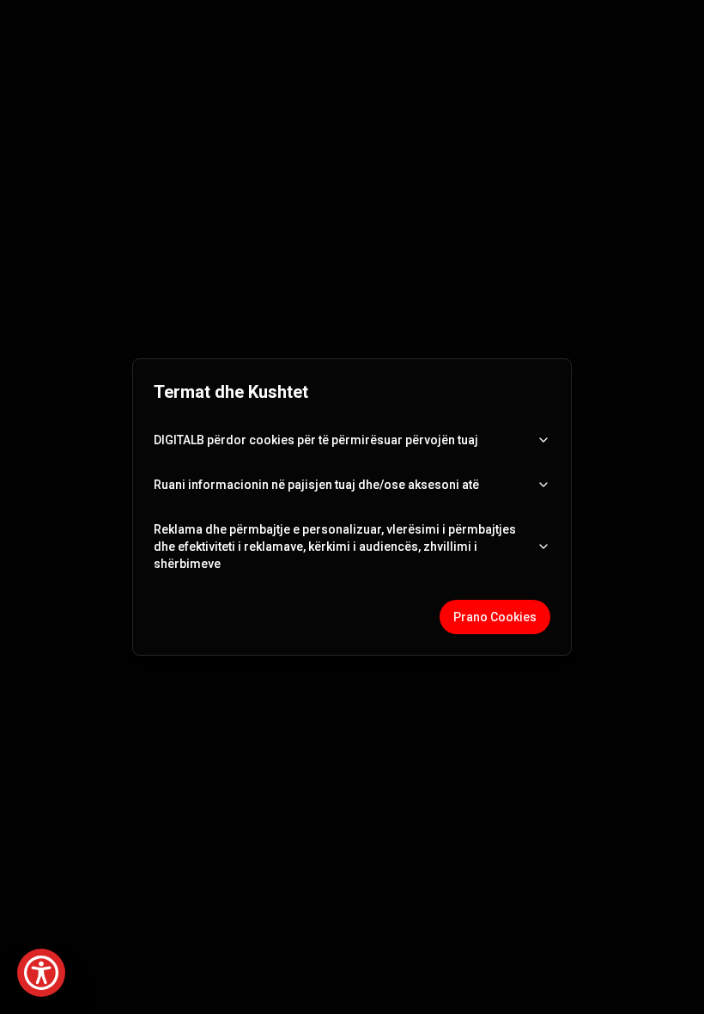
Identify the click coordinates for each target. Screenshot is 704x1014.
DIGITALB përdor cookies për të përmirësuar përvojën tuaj (316, 440)
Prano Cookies (495, 617)
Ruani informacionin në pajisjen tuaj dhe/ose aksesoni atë (316, 485)
